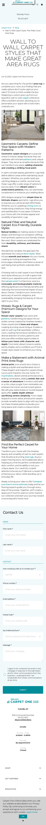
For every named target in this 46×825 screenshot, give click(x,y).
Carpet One (6, 28)
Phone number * (10, 583)
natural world (11, 281)
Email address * (9, 599)
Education (10, 789)
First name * (8, 529)
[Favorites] (37, 4)
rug (14, 330)
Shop (7, 768)
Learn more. (32, 812)
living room (33, 206)
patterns (27, 159)
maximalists (7, 376)
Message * (7, 645)
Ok (23, 816)
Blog (17, 28)
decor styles (29, 254)
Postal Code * (8, 615)
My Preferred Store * (11, 630)
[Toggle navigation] (3, 4)
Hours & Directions (23, 720)
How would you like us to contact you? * (19, 569)
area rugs (29, 457)
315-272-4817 (23, 19)
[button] (33, 4)
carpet (25, 98)
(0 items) (42, 4)
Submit (23, 690)
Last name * (8, 544)
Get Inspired (11, 779)
